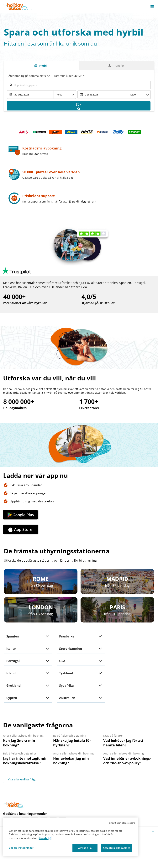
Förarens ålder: (68, 76)
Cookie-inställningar (21, 847)
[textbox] (79, 85)
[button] (152, 7)
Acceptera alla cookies (116, 848)
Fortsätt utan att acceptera (121, 822)
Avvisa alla (85, 848)
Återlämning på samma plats (27, 76)
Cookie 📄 (45, 838)
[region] (70, 837)
